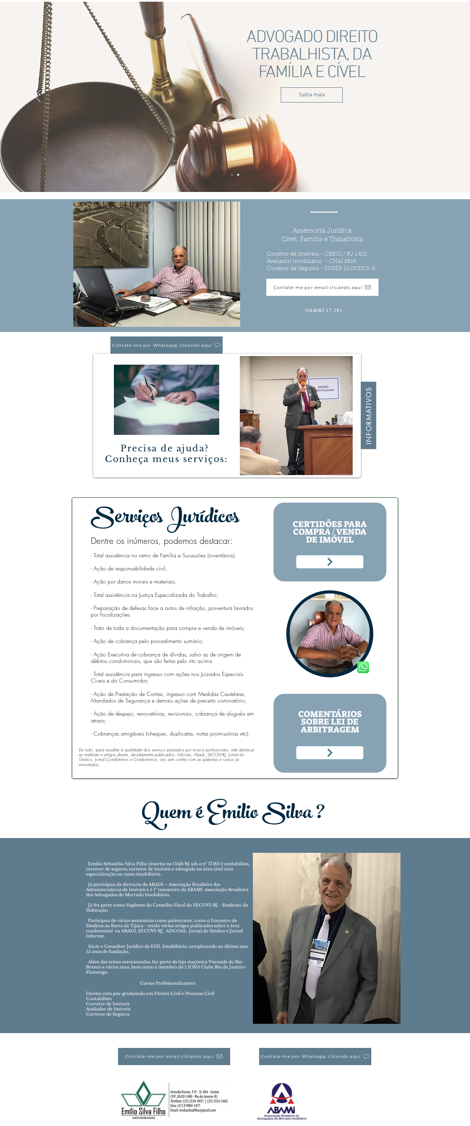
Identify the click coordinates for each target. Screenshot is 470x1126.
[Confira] (330, 562)
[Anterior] (37, 96)
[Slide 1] (232, 175)
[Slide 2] (238, 175)
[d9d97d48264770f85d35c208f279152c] (363, 667)
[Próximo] (432, 96)
